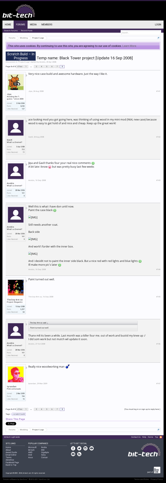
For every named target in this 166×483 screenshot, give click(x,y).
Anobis (42, 62)
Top (156, 437)
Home (8, 24)
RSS (161, 437)
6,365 (22, 106)
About (8, 450)
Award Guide (11, 452)
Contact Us (136, 437)
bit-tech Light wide (12, 437)
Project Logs (24, 62)
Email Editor (11, 455)
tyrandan (11, 386)
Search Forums (11, 31)
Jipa (9, 94)
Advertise (10, 460)
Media (33, 24)
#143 (158, 180)
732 (23, 149)
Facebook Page (12, 462)
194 (23, 396)
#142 (158, 137)
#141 (158, 91)
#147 (158, 384)
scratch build (19, 414)
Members (47, 24)
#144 (158, 269)
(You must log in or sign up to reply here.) (142, 409)
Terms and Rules (141, 479)
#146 (158, 344)
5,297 (22, 309)
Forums (20, 24)
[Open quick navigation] (158, 38)
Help (144, 437)
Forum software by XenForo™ (26, 479)
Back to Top (11, 465)
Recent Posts (26, 31)
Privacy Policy (157, 479)
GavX (9, 140)
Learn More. (129, 45)
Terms (9, 457)
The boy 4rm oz (15, 299)
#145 (158, 297)
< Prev (19, 67)
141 (23, 193)
